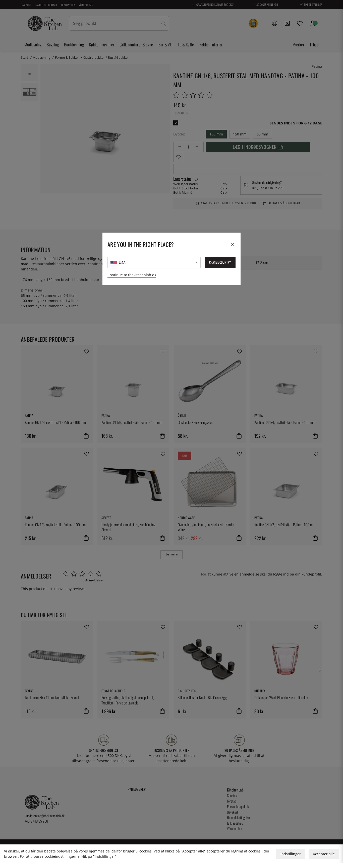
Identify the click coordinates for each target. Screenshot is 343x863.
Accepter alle (324, 853)
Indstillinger (290, 853)
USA (122, 262)
